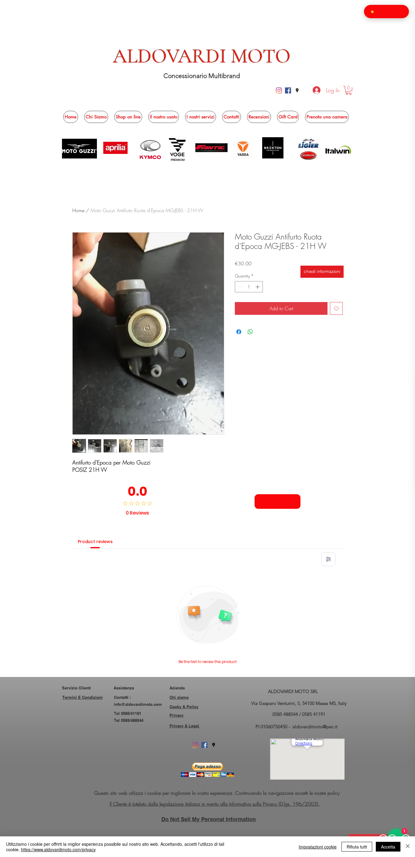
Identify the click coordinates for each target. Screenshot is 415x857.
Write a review (277, 501)
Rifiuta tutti (357, 847)
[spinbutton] (248, 286)
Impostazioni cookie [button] (318, 847)
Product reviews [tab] (95, 542)
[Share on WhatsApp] (250, 331)
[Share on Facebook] (238, 331)
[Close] (407, 846)
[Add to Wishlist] (336, 308)
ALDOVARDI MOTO (202, 56)
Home (78, 210)
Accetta (388, 847)
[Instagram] (279, 90)
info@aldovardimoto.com (138, 704)
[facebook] (288, 90)
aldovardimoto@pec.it (315, 726)
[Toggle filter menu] (328, 559)
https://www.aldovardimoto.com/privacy (58, 849)
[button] (348, 90)
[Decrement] (239, 286)
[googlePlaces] (297, 90)
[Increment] (258, 286)
